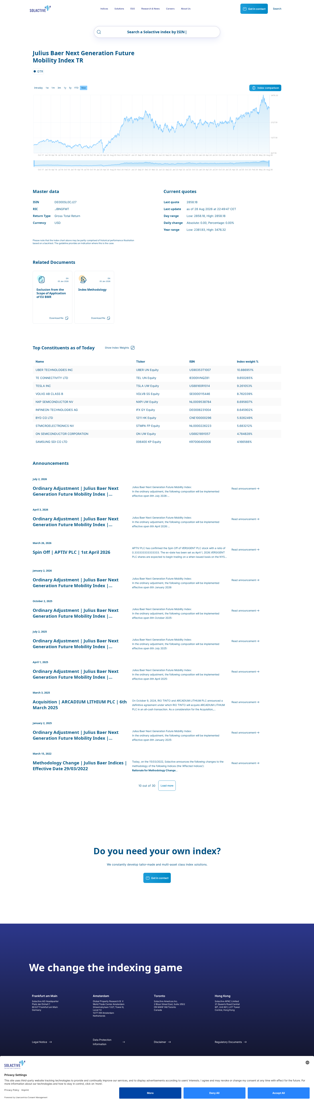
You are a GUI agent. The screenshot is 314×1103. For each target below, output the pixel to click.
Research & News (150, 8)
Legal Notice (39, 1041)
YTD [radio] (76, 87)
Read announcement (244, 488)
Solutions (119, 8)
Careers (170, 8)
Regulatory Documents (228, 1041)
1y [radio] (65, 87)
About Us (185, 8)
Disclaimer (160, 1041)
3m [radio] (59, 87)
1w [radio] (47, 87)
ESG (132, 8)
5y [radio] (70, 87)
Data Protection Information (102, 1042)
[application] (157, 126)
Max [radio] (83, 87)
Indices (104, 8)
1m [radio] (53, 87)
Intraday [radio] (38, 87)
